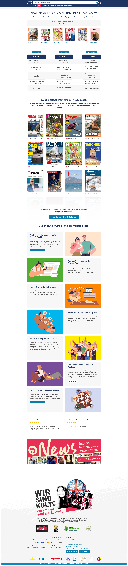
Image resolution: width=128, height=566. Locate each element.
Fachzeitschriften (52, 5)
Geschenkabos (60, 5)
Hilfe (98, 5)
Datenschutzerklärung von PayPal (36, 549)
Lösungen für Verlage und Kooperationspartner (77, 548)
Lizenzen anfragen (37, 401)
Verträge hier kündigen (84, 551)
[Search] (97, 3)
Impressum (64, 563)
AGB (53, 563)
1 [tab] (61, 432)
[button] (64, 217)
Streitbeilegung (71, 563)
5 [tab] (66, 432)
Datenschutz (58, 563)
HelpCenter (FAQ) (70, 540)
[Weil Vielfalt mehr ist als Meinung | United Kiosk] (29, 2)
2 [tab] (62, 432)
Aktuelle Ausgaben (68, 5)
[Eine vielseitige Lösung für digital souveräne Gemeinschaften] (73, 380)
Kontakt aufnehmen (71, 542)
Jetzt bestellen (37, 250)
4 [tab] (65, 432)
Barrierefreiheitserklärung (82, 563)
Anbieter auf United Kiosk (72, 546)
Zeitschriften (44, 5)
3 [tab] (63, 432)
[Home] (27, 7)
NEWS (39, 5)
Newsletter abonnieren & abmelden (74, 544)
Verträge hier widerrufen (72, 551)
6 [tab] (67, 432)
